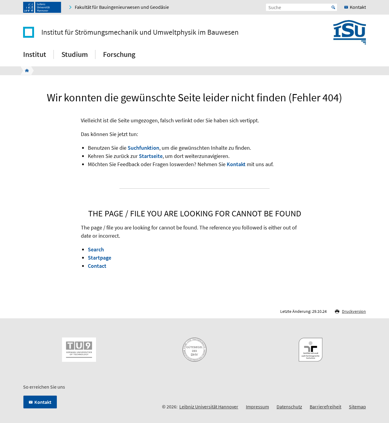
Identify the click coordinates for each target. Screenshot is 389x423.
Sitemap (357, 407)
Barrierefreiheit (325, 407)
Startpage (99, 257)
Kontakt (236, 164)
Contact (97, 265)
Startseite (151, 155)
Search (96, 249)
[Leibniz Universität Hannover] (42, 7)
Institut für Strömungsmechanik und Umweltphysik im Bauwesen (140, 32)
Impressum (257, 407)
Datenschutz (289, 407)
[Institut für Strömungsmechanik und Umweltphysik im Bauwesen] (25, 70)
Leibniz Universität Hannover (208, 407)
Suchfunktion (143, 147)
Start (333, 7)
